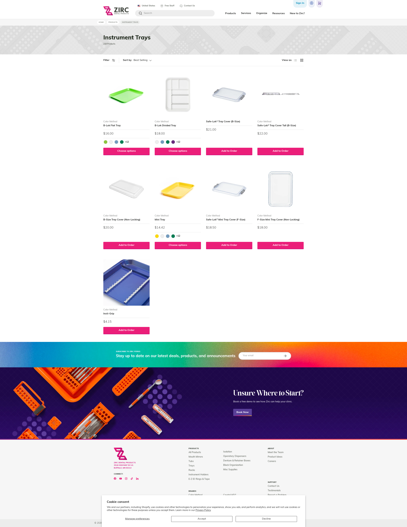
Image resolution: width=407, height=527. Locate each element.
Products (112, 22)
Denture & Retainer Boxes (236, 461)
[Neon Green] (105, 142)
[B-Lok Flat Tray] (126, 94)
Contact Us (189, 6)
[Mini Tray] (178, 188)
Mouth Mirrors (196, 457)
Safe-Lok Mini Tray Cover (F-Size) (225, 220)
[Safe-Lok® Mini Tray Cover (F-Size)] (229, 188)
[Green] (122, 142)
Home (101, 22)
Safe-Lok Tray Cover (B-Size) (223, 122)
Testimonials (274, 490)
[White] (111, 142)
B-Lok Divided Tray (165, 126)
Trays (191, 466)
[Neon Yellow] (157, 236)
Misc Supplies (230, 469)
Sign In (300, 3)
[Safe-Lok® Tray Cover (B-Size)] (229, 94)
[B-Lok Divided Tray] (178, 94)
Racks (192, 470)
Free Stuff (169, 6)
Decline (266, 519)
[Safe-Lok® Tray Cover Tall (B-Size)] (280, 94)
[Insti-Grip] (126, 282)
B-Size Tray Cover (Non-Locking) (121, 220)
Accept (202, 519)
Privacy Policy (203, 510)
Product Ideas (275, 457)
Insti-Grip (108, 314)
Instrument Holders (198, 475)
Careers (272, 461)
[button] (319, 4)
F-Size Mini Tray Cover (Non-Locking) (278, 220)
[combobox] (175, 13)
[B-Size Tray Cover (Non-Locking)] (126, 188)
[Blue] (116, 142)
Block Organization (233, 465)
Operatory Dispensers (234, 456)
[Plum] (173, 142)
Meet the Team (275, 452)
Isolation (227, 452)
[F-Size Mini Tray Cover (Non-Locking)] (280, 188)
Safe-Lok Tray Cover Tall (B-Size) (276, 126)
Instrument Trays (130, 22)
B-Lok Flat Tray (112, 126)
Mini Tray (160, 220)
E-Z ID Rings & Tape (199, 479)
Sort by (127, 60)
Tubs (191, 461)
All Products (195, 452)
